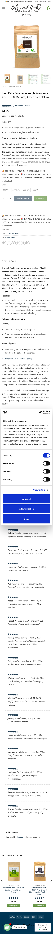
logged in (21, 836)
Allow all (26, 499)
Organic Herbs (15, 86)
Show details (39, 490)
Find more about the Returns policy (17, 358)
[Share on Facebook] (9, 243)
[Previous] (6, 47)
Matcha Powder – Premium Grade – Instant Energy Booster (13, 890)
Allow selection (26, 509)
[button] (3, 8)
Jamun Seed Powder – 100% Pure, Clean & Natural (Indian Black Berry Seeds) (39, 891)
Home (4, 86)
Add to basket (23, 198)
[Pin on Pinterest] (23, 243)
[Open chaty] (7, 927)
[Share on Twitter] (13, 243)
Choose (4, 185)
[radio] (6, 190)
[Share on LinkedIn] (27, 243)
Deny (26, 519)
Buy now (40, 198)
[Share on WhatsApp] (4, 243)
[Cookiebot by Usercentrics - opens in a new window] (39, 412)
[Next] (47, 47)
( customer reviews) (21, 105)
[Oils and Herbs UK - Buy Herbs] (26, 8)
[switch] (46, 463)
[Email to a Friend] (18, 243)
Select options (13, 906)
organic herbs (10, 237)
